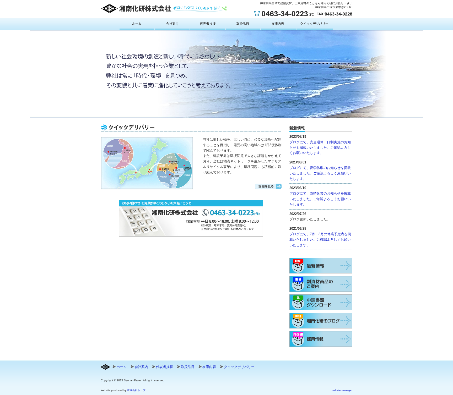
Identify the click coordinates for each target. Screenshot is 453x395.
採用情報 (320, 339)
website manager (342, 390)
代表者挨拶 (207, 25)
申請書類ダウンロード (320, 302)
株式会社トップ (136, 390)
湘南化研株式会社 (164, 8)
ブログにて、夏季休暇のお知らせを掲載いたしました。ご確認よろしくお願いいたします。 (320, 173)
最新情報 (320, 265)
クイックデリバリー (314, 25)
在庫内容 (278, 25)
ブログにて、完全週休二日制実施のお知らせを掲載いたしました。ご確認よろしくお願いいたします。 (320, 147)
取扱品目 (243, 25)
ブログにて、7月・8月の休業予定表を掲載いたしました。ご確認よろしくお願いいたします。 (320, 239)
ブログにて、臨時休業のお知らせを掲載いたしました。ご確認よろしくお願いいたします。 (320, 198)
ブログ (320, 320)
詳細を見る (268, 186)
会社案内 (172, 25)
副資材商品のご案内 (320, 284)
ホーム (137, 25)
